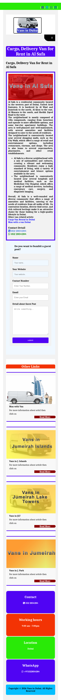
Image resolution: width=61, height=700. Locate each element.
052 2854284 (18, 230)
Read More (45, 417)
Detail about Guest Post (24, 304)
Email (15, 292)
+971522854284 (32, 671)
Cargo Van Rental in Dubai (21, 219)
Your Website (19, 269)
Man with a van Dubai (19, 222)
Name (15, 257)
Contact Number (20, 281)
